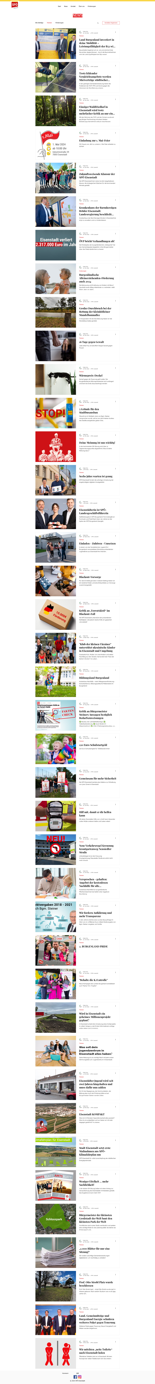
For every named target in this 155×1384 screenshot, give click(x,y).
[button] (98, 23)
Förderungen (59, 23)
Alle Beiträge (39, 23)
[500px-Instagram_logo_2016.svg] (79, 1377)
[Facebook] (75, 1377)
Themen (49, 23)
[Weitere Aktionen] (116, 32)
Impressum (65, 1373)
